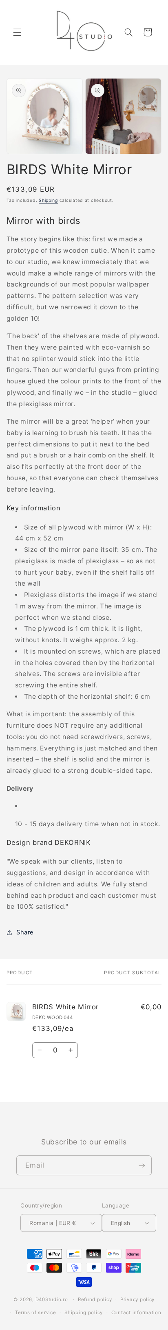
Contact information (136, 1312)
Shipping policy (83, 1312)
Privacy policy (137, 1299)
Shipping (48, 200)
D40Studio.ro (51, 1299)
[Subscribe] (142, 1165)
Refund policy (95, 1299)
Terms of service (35, 1312)
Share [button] (25, 932)
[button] (17, 32)
